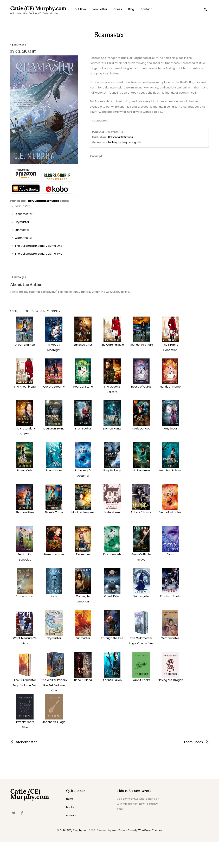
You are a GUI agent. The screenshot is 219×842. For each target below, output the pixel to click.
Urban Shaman (25, 345)
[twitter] (13, 812)
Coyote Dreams (54, 387)
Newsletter (99, 9)
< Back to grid (18, 44)
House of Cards (141, 387)
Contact (146, 9)
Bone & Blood (83, 680)
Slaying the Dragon (170, 680)
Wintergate (141, 596)
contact (71, 815)
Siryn (170, 554)
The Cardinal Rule (112, 345)
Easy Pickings (112, 470)
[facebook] (21, 812)
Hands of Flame (170, 387)
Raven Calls (25, 470)
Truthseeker (83, 428)
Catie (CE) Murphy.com (74, 830)
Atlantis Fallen (112, 680)
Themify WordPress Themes (144, 830)
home (70, 798)
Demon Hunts (112, 428)
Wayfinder (170, 428)
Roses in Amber (53, 554)
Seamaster (109, 34)
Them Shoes (54, 470)
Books (118, 9)
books (70, 807)
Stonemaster (25, 596)
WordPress (118, 830)
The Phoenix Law (25, 387)
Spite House (112, 512)
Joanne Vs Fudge (53, 722)
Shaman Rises (25, 512)
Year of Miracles (170, 512)
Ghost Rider (112, 596)
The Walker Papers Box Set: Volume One (54, 685)
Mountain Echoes (170, 470)
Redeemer (83, 554)
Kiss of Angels (112, 554)
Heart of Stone (83, 387)
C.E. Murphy (25, 51)
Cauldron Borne (54, 428)
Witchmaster (170, 638)
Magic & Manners (83, 512)
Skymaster (54, 638)
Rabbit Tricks (141, 680)
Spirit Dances (141, 428)
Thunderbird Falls (141, 345)
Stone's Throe (54, 512)
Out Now (80, 9)
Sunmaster (83, 638)
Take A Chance (141, 512)
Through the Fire (112, 638)
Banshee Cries (83, 345)
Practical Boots (170, 596)
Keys (54, 596)
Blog (131, 9)
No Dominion (141, 470)
